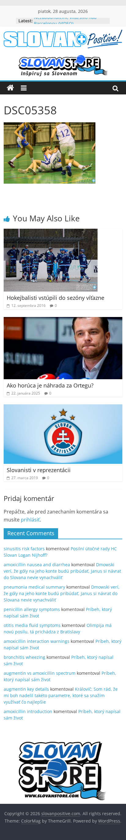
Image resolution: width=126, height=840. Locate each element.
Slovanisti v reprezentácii (39, 470)
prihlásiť (30, 519)
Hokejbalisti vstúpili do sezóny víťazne (55, 297)
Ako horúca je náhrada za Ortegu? (50, 385)
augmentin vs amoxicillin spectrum (40, 673)
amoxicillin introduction (28, 711)
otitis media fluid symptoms (32, 625)
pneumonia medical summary (34, 587)
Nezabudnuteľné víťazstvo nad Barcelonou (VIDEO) (65, 24)
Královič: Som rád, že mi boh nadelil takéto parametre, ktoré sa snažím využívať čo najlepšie (61, 695)
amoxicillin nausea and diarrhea (37, 564)
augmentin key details (26, 689)
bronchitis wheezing (24, 657)
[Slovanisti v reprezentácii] (63, 408)
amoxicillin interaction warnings (36, 641)
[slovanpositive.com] (10, 88)
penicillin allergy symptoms (32, 609)
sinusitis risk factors (24, 549)
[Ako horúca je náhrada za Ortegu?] (63, 320)
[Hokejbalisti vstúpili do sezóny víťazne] (51, 232)
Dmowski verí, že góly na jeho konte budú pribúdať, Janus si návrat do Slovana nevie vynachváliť (62, 571)
